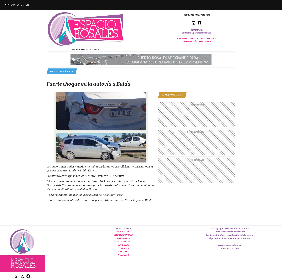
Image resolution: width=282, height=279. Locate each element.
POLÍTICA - (212, 39)
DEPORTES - (188, 41)
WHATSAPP (123, 255)
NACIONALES (123, 241)
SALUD (208, 41)
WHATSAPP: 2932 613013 (16, 4)
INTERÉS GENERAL (123, 235)
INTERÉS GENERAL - (198, 39)
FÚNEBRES (123, 248)
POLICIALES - (183, 39)
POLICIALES (123, 231)
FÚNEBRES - (199, 41)
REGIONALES (123, 238)
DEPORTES (123, 245)
